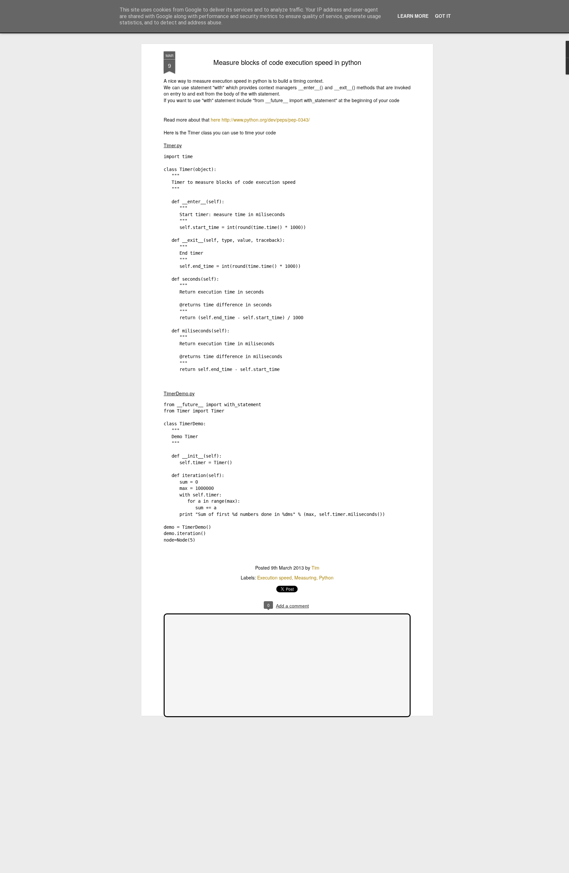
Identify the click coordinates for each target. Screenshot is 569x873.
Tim (315, 567)
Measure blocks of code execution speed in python (287, 62)
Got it (443, 16)
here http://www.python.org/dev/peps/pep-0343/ (260, 119)
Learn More (412, 16)
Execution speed (274, 577)
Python (326, 577)
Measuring (305, 577)
